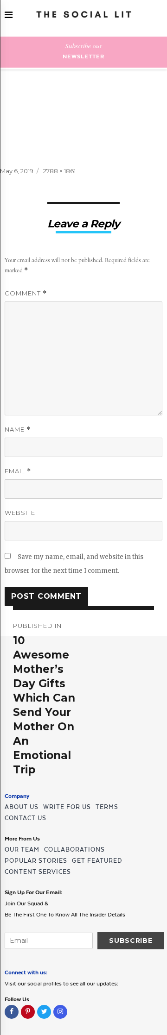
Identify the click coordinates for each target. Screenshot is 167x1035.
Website (20, 512)
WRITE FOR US (67, 806)
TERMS (107, 806)
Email (18, 471)
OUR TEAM (22, 849)
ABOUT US (22, 806)
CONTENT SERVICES (38, 871)
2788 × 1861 (59, 171)
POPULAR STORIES (36, 860)
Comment (26, 293)
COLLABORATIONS (74, 849)
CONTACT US (25, 818)
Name (18, 429)
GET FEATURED (97, 860)
